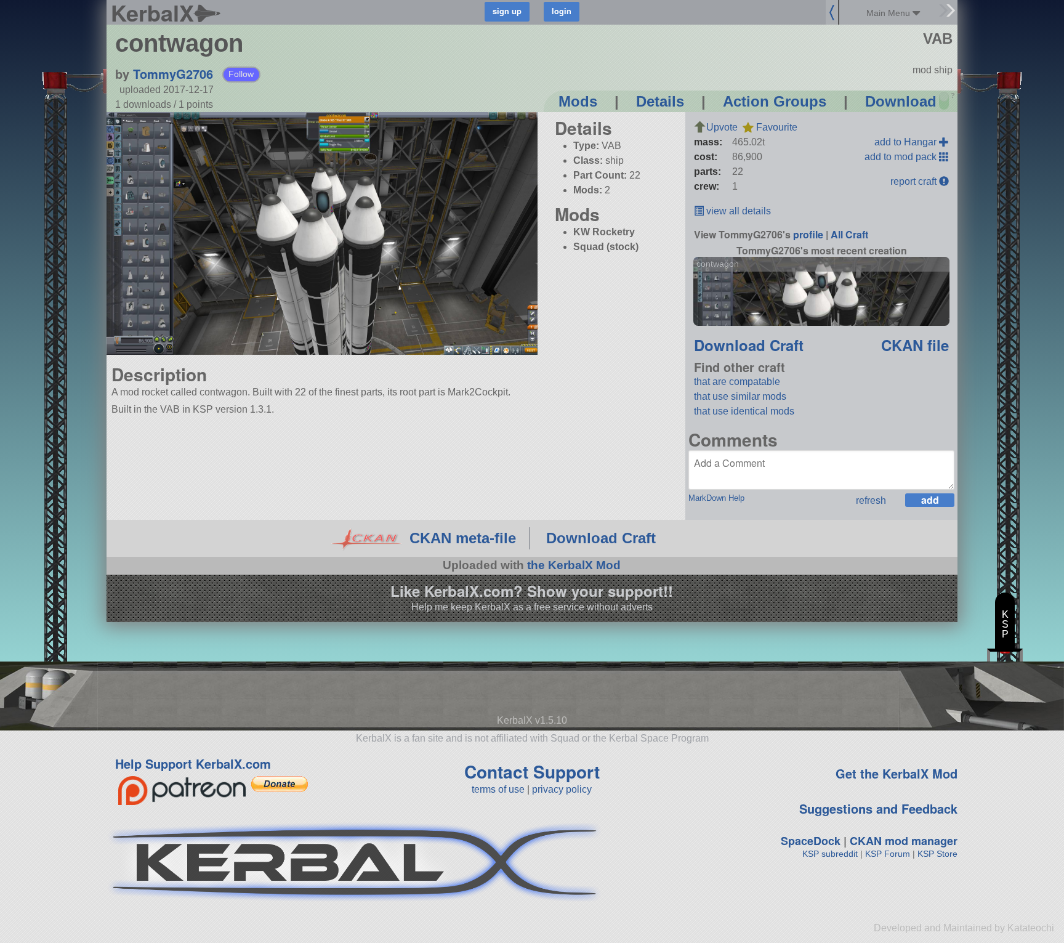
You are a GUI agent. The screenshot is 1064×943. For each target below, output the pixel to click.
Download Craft (749, 344)
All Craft (849, 234)
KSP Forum (887, 854)
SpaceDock (810, 841)
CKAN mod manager (903, 841)
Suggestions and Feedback (878, 808)
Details (660, 101)
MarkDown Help (716, 498)
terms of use (498, 789)
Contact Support (532, 771)
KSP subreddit (830, 854)
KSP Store (937, 854)
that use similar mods (740, 396)
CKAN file (915, 344)
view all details (737, 211)
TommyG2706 (173, 74)
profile (808, 234)
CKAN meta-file (462, 538)
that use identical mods (744, 411)
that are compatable (737, 381)
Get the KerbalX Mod (896, 773)
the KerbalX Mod (574, 565)
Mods (577, 101)
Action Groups (774, 101)
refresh (871, 500)
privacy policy (562, 789)
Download (901, 101)
